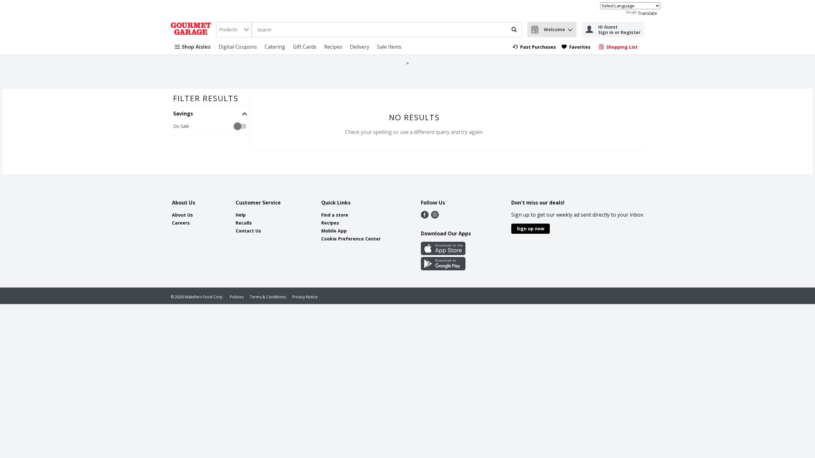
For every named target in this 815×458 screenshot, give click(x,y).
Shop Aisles (196, 46)
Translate (647, 13)
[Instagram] (435, 216)
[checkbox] (176, 126)
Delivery (359, 46)
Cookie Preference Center (351, 239)
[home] (192, 30)
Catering (275, 46)
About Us (182, 215)
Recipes (333, 46)
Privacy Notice (305, 297)
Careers (181, 223)
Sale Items (389, 46)
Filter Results (205, 98)
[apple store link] (443, 253)
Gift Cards (304, 46)
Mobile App (334, 231)
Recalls (244, 223)
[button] (570, 28)
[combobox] (234, 29)
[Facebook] (425, 216)
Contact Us (248, 231)
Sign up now (530, 229)
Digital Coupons (237, 46)
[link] (534, 47)
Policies (237, 297)
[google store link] (443, 268)
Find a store (334, 215)
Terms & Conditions (268, 297)
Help (241, 215)
